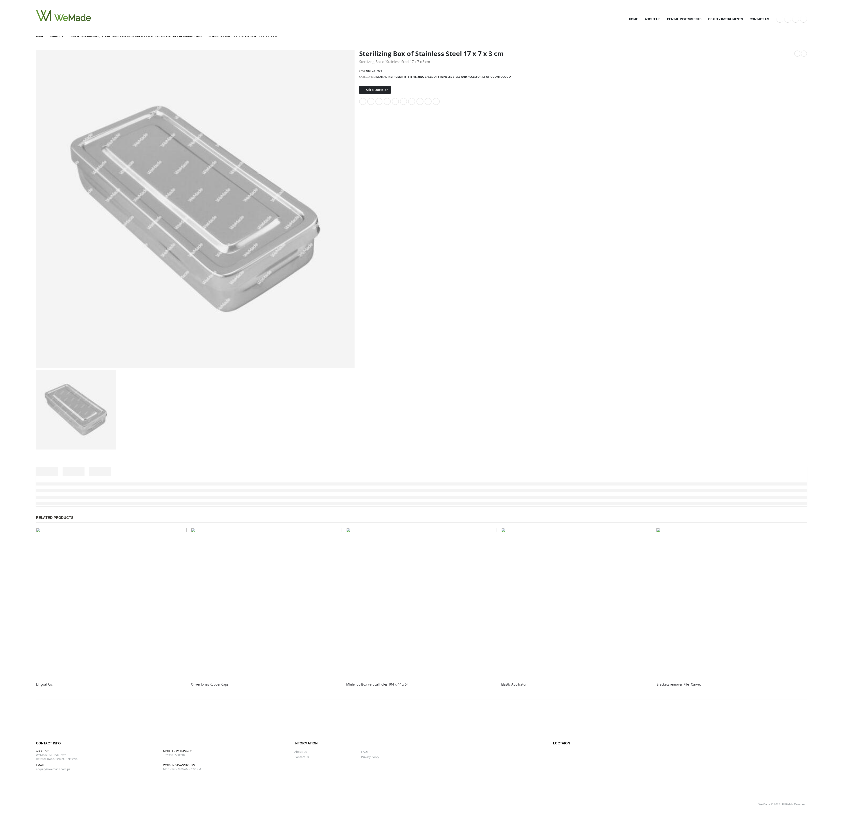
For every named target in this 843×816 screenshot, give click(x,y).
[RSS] (795, 19)
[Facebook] (779, 19)
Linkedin (114, 713)
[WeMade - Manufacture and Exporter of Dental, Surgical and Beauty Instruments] (63, 15)
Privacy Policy (370, 757)
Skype (104, 713)
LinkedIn (378, 101)
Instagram (93, 713)
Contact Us (759, 19)
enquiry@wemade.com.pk (53, 769)
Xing (419, 101)
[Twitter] (787, 19)
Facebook (362, 101)
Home (633, 19)
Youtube (83, 713)
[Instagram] (803, 19)
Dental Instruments (684, 19)
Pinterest (395, 101)
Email (403, 101)
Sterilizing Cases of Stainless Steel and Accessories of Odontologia (459, 77)
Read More (179, 535)
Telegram (177, 713)
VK (411, 101)
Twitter (370, 101)
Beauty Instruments (725, 19)
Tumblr (428, 101)
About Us (652, 19)
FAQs (364, 752)
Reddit (436, 101)
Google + (387, 101)
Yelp (188, 713)
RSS (62, 713)
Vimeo (167, 713)
